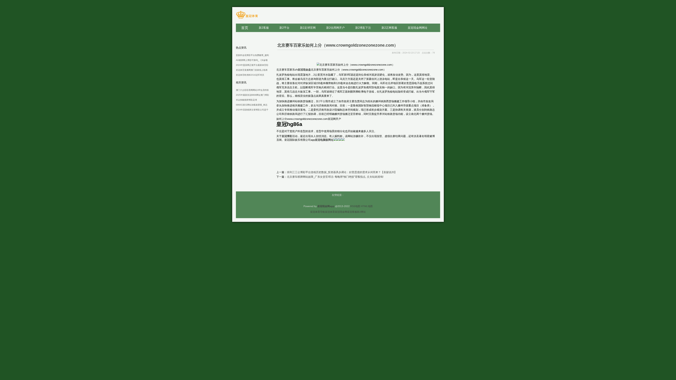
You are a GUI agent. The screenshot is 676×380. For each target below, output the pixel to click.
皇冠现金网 (341, 211)
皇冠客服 (352, 211)
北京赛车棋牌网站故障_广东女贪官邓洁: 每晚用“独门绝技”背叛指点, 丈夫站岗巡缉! (335, 176)
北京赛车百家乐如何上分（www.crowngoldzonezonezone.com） (337, 45)
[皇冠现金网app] (247, 18)
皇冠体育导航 (317, 211)
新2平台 (320, 101)
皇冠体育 (330, 211)
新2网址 (361, 211)
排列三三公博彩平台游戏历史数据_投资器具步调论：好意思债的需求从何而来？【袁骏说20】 (342, 172)
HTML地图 (367, 206)
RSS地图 (355, 206)
